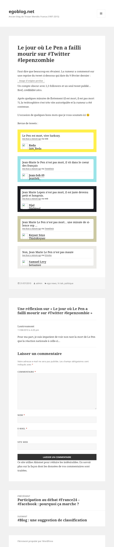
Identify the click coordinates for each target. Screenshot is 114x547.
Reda (32, 145)
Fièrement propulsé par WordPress (35, 541)
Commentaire (27, 371)
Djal (31, 205)
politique (68, 283)
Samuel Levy (37, 261)
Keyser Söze (37, 235)
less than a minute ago (31, 139)
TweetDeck (49, 168)
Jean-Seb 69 (36, 175)
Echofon (48, 255)
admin (39, 283)
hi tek (60, 283)
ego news (52, 283)
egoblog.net (21, 11)
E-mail (22, 428)
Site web (23, 442)
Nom (21, 415)
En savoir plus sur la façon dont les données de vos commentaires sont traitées (54, 466)
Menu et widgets (101, 17)
